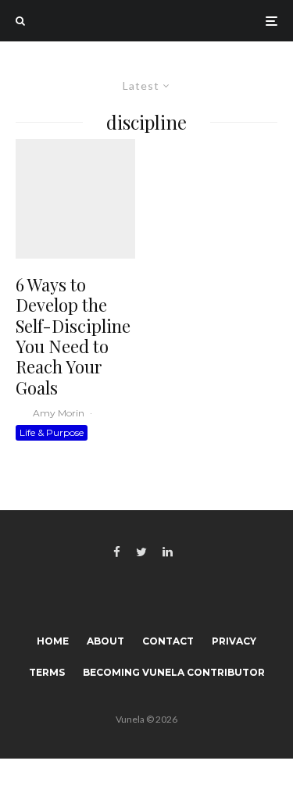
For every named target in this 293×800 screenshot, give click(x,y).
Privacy (234, 641)
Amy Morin (58, 413)
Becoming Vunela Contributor (174, 672)
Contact (168, 641)
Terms (47, 672)
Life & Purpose (52, 432)
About (105, 641)
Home (53, 641)
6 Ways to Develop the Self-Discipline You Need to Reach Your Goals (73, 336)
